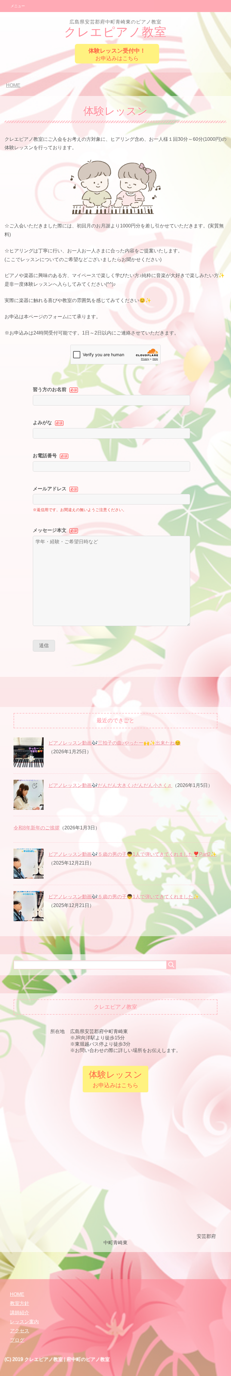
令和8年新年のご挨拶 (37, 827)
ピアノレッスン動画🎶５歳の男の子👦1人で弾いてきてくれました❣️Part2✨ (132, 854)
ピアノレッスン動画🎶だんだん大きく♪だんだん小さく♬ (110, 785)
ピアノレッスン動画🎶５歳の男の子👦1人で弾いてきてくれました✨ (123, 896)
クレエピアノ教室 (115, 29)
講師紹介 (19, 1312)
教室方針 (19, 1303)
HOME (17, 1294)
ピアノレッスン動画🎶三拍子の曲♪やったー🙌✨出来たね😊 (114, 742)
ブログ (17, 1340)
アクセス (19, 1330)
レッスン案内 (24, 1321)
